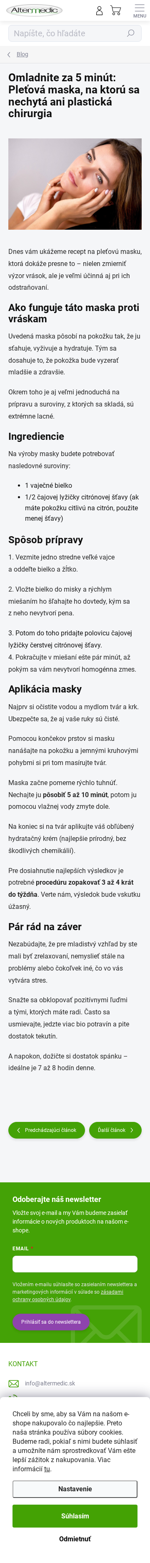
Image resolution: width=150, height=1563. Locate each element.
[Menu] (139, 10)
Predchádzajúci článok (50, 1130)
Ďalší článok (111, 1130)
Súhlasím (75, 1516)
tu (47, 1469)
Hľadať (131, 33)
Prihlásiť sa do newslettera (51, 1322)
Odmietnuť (75, 1539)
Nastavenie (75, 1489)
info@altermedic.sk (50, 1383)
